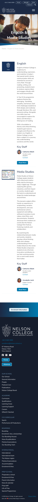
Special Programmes (9, 491)
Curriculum (5, 398)
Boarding (5, 431)
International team (8, 456)
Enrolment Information (19, 310)
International (6, 453)
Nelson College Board (9, 390)
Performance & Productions (11, 423)
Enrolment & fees (8, 467)
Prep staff (5, 486)
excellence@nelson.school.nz (12, 343)
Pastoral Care (6, 385)
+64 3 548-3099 (9, 2)
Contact (25, 158)
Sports (4, 420)
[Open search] (35, 5)
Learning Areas (7, 404)
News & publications (9, 439)
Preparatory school (8, 475)
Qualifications (6, 401)
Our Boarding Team (8, 445)
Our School (6, 377)
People (4, 382)
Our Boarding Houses (9, 437)
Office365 (26, 2)
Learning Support (8, 407)
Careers (4, 409)
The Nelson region (8, 458)
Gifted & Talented (8, 412)
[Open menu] (33, 10)
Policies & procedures (9, 442)
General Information (8, 379)
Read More (22, 163)
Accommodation (7, 464)
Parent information (8, 480)
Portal (18, 2)
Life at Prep (6, 488)
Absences (29, 4)
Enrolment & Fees (8, 477)
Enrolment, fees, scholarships (12, 434)
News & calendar (7, 483)
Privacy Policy (32, 496)
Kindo (33, 2)
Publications (6, 388)
